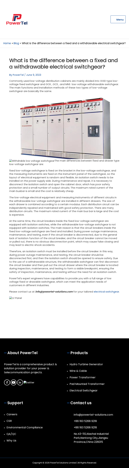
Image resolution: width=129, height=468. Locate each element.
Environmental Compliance (25, 427)
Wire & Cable (78, 371)
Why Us (11, 440)
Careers (12, 414)
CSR (9, 421)
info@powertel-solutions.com (93, 415)
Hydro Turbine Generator (86, 364)
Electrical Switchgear (84, 390)
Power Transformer (83, 377)
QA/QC (11, 434)
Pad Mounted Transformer (87, 384)
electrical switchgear (106, 291)
